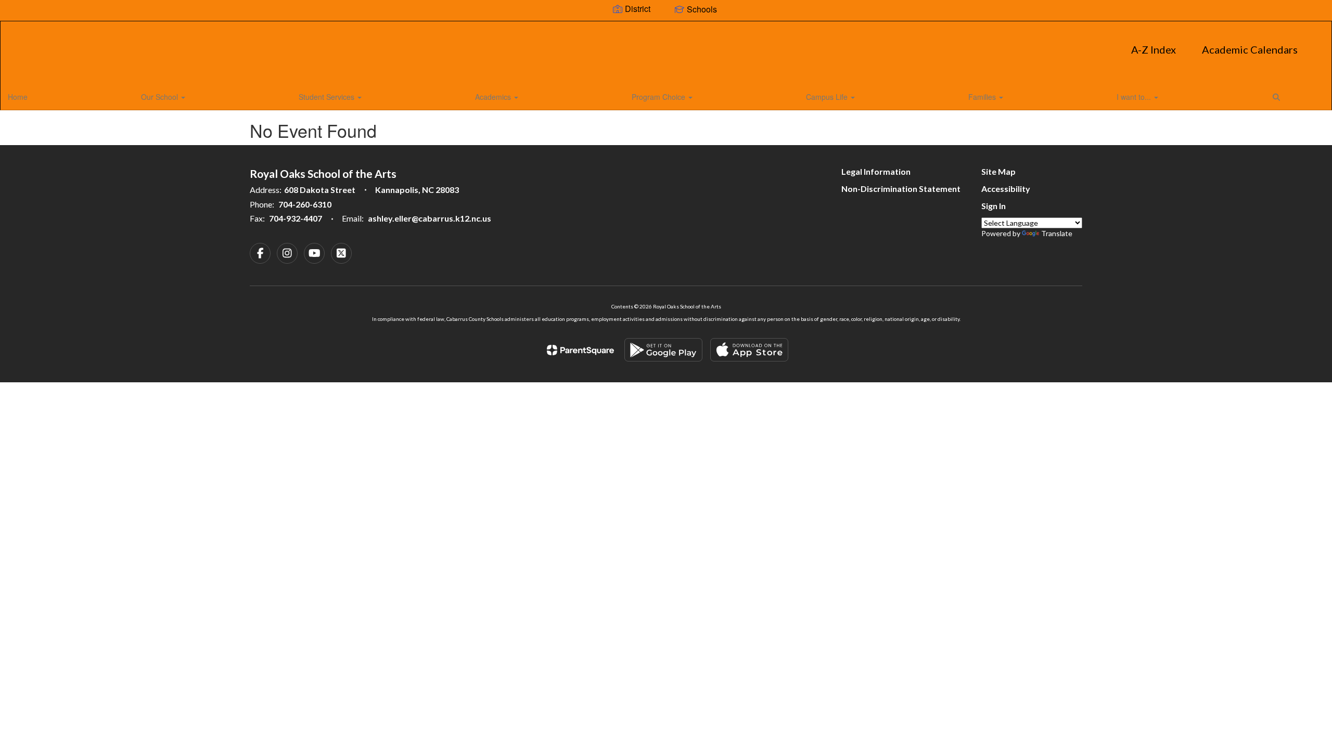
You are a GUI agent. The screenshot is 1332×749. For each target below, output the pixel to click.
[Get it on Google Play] (663, 349)
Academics (494, 97)
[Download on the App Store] (749, 349)
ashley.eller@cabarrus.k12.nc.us (429, 218)
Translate (1056, 233)
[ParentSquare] (580, 350)
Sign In (993, 206)
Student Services (327, 97)
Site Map (998, 171)
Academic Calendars (1250, 49)
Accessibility (1005, 188)
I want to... (1135, 97)
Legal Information (876, 171)
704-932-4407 (295, 218)
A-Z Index (1153, 49)
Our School (160, 97)
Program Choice (659, 97)
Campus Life (828, 97)
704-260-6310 (304, 204)
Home (18, 97)
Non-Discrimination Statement (900, 188)
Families (983, 97)
